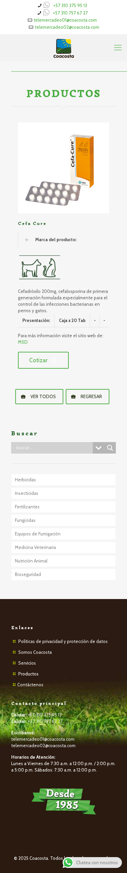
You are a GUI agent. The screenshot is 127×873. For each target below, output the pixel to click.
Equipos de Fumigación (38, 533)
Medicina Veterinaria (35, 547)
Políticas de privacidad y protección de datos (63, 641)
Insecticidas (26, 493)
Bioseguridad (28, 574)
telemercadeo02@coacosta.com (67, 27)
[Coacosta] (63, 48)
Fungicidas (25, 520)
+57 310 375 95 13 (70, 5)
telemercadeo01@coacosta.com (65, 20)
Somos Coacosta (35, 652)
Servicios (27, 663)
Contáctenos (30, 684)
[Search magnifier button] (110, 448)
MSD (23, 342)
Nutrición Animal (31, 561)
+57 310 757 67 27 (70, 13)
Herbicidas (25, 479)
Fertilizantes (27, 506)
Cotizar (38, 360)
